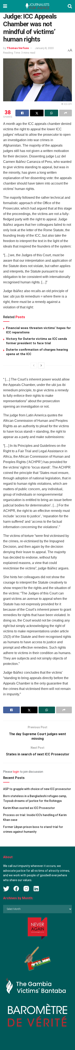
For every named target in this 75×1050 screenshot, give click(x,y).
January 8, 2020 (44, 48)
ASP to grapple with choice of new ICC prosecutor (37, 789)
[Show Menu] (5, 6)
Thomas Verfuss (18, 48)
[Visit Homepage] (37, 6)
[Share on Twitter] (37, 113)
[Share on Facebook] (22, 113)
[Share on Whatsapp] (51, 113)
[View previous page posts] (34, 365)
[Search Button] (70, 6)
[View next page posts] (41, 365)
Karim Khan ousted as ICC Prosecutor (29, 808)
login (16, 771)
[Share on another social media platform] (65, 113)
